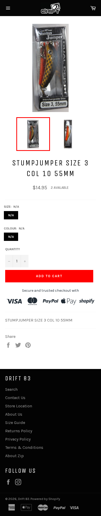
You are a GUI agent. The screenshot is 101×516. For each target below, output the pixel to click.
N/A (11, 215)
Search (11, 389)
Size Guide (15, 422)
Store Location (18, 405)
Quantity (12, 249)
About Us (13, 414)
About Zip (14, 455)
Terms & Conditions (24, 447)
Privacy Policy (18, 439)
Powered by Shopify (45, 499)
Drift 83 (23, 499)
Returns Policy (18, 430)
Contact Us (15, 397)
